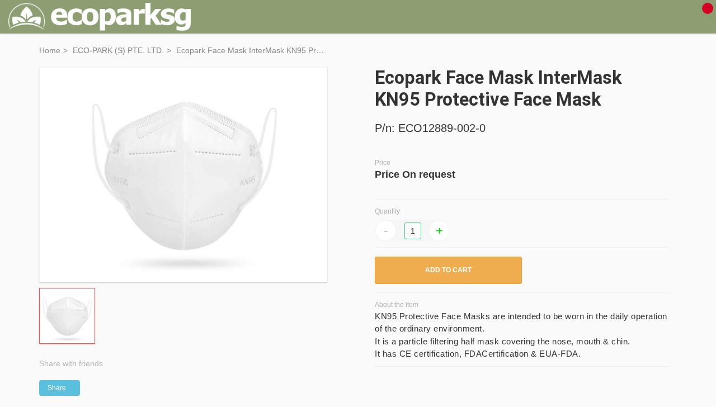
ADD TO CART (448, 270)
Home (49, 50)
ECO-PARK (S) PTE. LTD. (118, 50)
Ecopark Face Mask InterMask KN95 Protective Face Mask (280, 50)
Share (57, 388)
